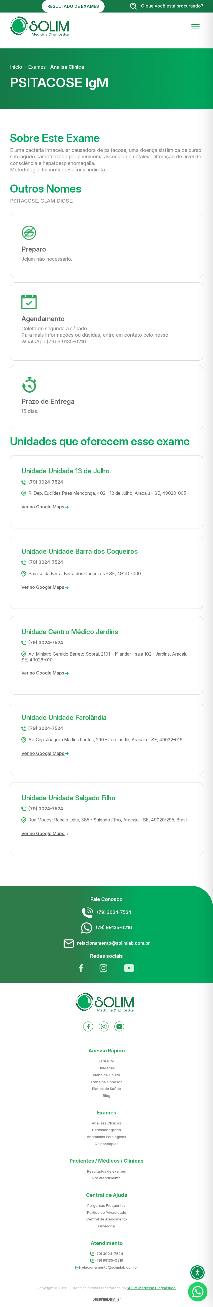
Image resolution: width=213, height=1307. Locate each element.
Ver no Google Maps (43, 506)
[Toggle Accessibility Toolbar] (197, 1272)
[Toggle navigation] (195, 26)
